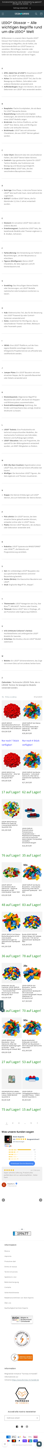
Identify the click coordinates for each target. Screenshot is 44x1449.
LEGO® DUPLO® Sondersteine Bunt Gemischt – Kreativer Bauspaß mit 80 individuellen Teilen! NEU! (11, 888)
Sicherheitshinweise (12, 1293)
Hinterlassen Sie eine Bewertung (22, 1163)
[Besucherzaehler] (22, 1235)
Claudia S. (11, 1184)
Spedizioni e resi (10, 1277)
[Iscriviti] (36, 1418)
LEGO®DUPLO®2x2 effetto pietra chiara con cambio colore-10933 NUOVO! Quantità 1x (11, 1094)
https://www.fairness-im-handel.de (25, 1380)
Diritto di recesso (11, 1267)
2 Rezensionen (12, 1186)
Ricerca (7, 1251)
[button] (2, 13)
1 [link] (6, 1123)
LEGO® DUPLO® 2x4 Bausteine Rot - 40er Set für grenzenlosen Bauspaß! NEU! (11, 775)
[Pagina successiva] (37, 1123)
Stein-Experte (19, 1445)
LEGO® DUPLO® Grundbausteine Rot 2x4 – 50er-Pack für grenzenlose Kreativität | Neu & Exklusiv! (11, 725)
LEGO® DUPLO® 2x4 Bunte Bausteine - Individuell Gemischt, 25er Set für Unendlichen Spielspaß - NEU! (31, 775)
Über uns (8, 1303)
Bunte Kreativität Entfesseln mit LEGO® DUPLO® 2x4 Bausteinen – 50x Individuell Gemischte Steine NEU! (32, 1043)
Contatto (8, 1287)
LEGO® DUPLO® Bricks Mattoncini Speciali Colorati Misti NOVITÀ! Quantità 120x (10, 824)
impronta (8, 1256)
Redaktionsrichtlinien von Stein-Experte (19, 1298)
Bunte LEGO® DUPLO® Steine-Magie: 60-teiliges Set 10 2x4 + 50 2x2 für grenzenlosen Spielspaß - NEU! (32, 938)
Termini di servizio (11, 1272)
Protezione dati (10, 1261)
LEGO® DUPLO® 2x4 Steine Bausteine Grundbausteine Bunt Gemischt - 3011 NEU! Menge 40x (31, 726)
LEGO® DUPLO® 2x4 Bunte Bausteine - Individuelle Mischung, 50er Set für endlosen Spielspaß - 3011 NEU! (32, 888)
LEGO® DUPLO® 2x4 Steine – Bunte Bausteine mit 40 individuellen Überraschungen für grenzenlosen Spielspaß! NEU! (11, 939)
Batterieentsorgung (12, 1282)
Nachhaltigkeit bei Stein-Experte (16, 1308)
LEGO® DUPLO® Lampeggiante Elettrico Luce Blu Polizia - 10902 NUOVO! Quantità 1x (31, 1094)
